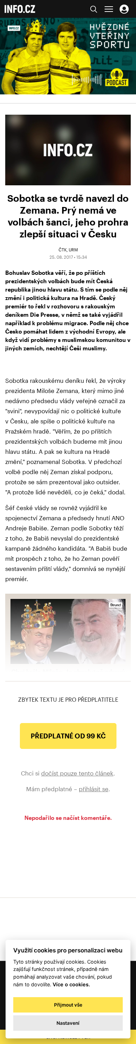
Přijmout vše (68, 1005)
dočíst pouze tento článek (77, 773)
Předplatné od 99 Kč (68, 736)
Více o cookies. (71, 984)
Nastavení (68, 1023)
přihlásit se (93, 788)
